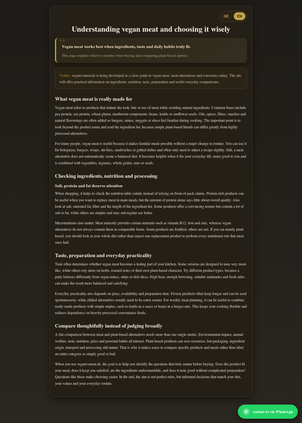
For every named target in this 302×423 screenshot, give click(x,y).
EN (239, 16)
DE (226, 16)
